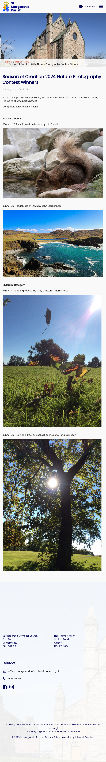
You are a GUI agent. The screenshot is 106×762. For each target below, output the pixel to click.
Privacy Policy (52, 737)
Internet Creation (84, 737)
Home (8, 61)
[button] (101, 6)
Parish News (22, 61)
